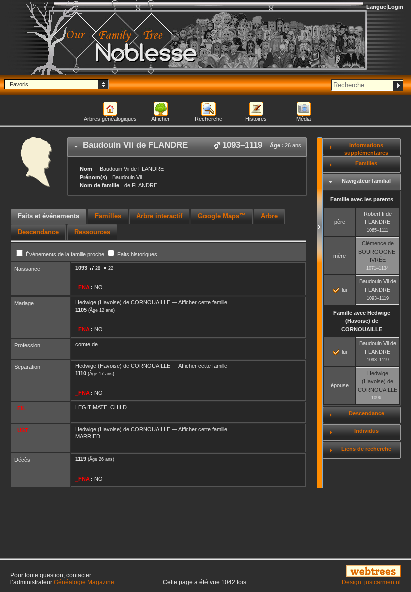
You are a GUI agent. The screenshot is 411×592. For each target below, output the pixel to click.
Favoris (19, 84)
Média (303, 119)
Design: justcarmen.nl (371, 582)
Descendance (366, 413)
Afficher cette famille (202, 302)
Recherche (208, 119)
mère (339, 256)
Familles (366, 163)
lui (343, 290)
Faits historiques (136, 254)
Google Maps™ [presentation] (222, 216)
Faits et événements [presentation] (48, 216)
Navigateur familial (366, 181)
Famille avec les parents (361, 199)
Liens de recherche (366, 449)
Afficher (160, 119)
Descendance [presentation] (38, 232)
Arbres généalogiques (110, 119)
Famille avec (361, 321)
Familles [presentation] (108, 216)
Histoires (256, 119)
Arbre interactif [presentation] (159, 216)
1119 (80, 459)
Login (395, 7)
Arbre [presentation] (269, 216)
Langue (376, 7)
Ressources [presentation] (92, 232)
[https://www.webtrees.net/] (342, 572)
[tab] (187, 147)
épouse (340, 385)
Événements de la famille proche (65, 254)
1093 (81, 268)
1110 (80, 373)
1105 (81, 310)
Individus (366, 431)
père (339, 222)
